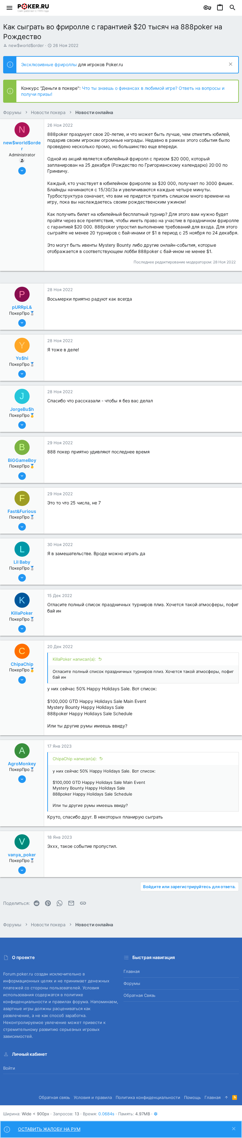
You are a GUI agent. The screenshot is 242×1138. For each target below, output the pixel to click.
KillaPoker (22, 613)
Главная (132, 971)
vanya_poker (22, 854)
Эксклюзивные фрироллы (49, 64)
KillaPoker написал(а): (74, 659)
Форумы (132, 983)
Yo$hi (22, 358)
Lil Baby (22, 562)
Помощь (192, 1097)
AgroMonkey (22, 763)
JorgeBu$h (22, 409)
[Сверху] (226, 1097)
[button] (9, 8)
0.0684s (106, 1113)
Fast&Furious (22, 511)
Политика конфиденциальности (148, 1097)
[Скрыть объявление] (229, 64)
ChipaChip (22, 664)
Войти (9, 1068)
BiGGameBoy (22, 460)
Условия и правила (93, 1097)
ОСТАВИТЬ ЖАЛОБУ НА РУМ (49, 1129)
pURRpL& (22, 307)
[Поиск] (232, 7)
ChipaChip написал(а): (75, 758)
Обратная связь (139, 995)
